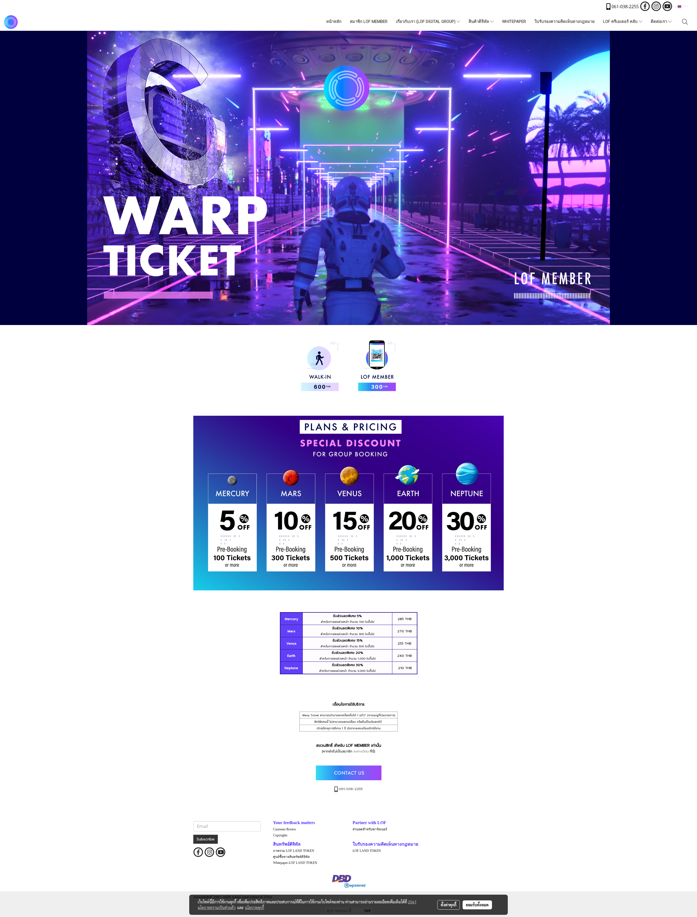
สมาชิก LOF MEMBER (368, 21)
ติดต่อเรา (659, 21)
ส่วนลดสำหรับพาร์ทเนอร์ (370, 829)
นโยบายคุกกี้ (254, 907)
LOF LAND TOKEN (367, 851)
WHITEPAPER (514, 21)
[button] (685, 22)
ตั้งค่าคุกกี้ (448, 904)
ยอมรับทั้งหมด (477, 904)
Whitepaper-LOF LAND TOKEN (295, 863)
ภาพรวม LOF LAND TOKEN (293, 851)
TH (683, 6)
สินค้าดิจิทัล (479, 21)
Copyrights (280, 835)
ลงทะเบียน (361, 751)
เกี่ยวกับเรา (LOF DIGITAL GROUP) (426, 21)
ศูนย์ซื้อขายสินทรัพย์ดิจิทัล (291, 857)
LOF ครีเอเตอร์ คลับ (621, 21)
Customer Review (284, 829)
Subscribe (206, 839)
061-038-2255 (350, 789)
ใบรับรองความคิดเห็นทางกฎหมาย (564, 21)
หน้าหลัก (333, 21)
